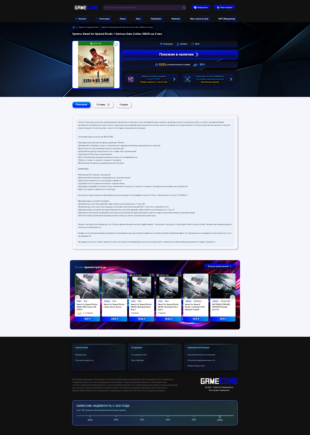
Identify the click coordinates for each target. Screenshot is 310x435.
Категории (104, 19)
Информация (80, 355)
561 (87, 319)
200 (114, 319)
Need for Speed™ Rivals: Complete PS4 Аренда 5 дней (195, 307)
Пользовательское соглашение (201, 355)
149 (196, 319)
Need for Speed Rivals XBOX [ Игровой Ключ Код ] (141, 307)
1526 (142, 319)
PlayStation (156, 19)
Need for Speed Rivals (88, 27)
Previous (77, 297)
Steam (123, 19)
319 (223, 319)
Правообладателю (196, 366)
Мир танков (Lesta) (199, 19)
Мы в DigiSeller (137, 360)
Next (232, 297)
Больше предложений (218, 266)
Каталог (82, 19)
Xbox (138, 19)
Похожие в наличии (176, 54)
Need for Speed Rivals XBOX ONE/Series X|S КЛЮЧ (87, 307)
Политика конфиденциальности (201, 360)
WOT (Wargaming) (226, 19)
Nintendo (176, 19)
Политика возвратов (84, 360)
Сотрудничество (139, 355)
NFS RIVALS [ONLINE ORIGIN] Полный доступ (221, 307)
